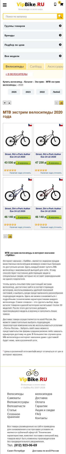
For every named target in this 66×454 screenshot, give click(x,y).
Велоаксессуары (18, 402)
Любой (56, 91)
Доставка (41, 398)
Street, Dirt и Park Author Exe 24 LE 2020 (17, 155)
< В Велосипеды (16, 74)
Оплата (40, 402)
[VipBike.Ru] (33, 375)
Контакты (41, 418)
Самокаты (14, 398)
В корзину (23, 162)
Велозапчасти (16, 406)
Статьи (11, 410)
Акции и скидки (45, 410)
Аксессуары (55, 66)
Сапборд (36, 66)
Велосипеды (15, 66)
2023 (28, 91)
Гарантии (41, 406)
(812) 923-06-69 (25, 445)
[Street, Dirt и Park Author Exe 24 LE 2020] (17, 138)
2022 (42, 91)
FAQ (38, 414)
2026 (14, 91)
